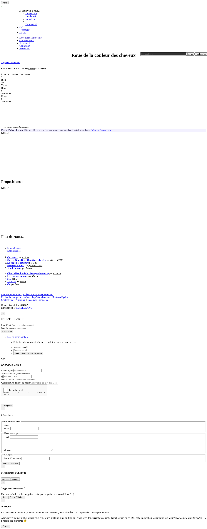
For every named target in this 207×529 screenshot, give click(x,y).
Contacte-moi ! (26, 40)
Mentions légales (60, 297)
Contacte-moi (7, 300)
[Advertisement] (92, 155)
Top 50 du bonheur (41, 297)
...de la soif (30, 16)
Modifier (15, 479)
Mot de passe (7, 328)
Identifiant (6, 325)
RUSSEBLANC (24, 307)
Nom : (7, 425)
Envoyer (14, 463)
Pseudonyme (7, 370)
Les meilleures (14, 248)
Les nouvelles (13, 251)
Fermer (5, 463)
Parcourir (24, 30)
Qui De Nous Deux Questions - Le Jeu (26, 260)
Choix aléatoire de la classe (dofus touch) (28, 273)
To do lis (11, 281)
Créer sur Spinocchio (101, 130)
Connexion (24, 46)
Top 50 (22, 32)
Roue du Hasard (15, 265)
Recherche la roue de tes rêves (15, 297)
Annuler (5, 479)
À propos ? (24, 43)
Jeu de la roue (14, 268)
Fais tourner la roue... (11, 294)
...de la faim (31, 13)
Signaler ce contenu (10, 62)
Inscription (24, 48)
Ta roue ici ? (31, 24)
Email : (7, 428)
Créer (22, 27)
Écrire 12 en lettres (13, 458)
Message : (8, 450)
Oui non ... (12, 257)
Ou (8, 284)
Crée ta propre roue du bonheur (38, 294)
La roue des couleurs (18, 262)
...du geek (30, 19)
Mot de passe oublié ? (17, 337)
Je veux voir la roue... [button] (29, 11)
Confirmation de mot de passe (15, 382)
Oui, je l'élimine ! (17, 497)
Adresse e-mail (16, 373)
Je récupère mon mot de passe (28, 353)
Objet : (7, 437)
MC (9, 278)
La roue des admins (17, 276)
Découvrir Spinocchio (30, 37)
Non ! (4, 497)
